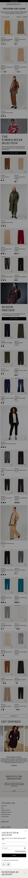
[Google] (3, 864)
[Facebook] (8, 864)
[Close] (25, 831)
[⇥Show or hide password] (25, 848)
